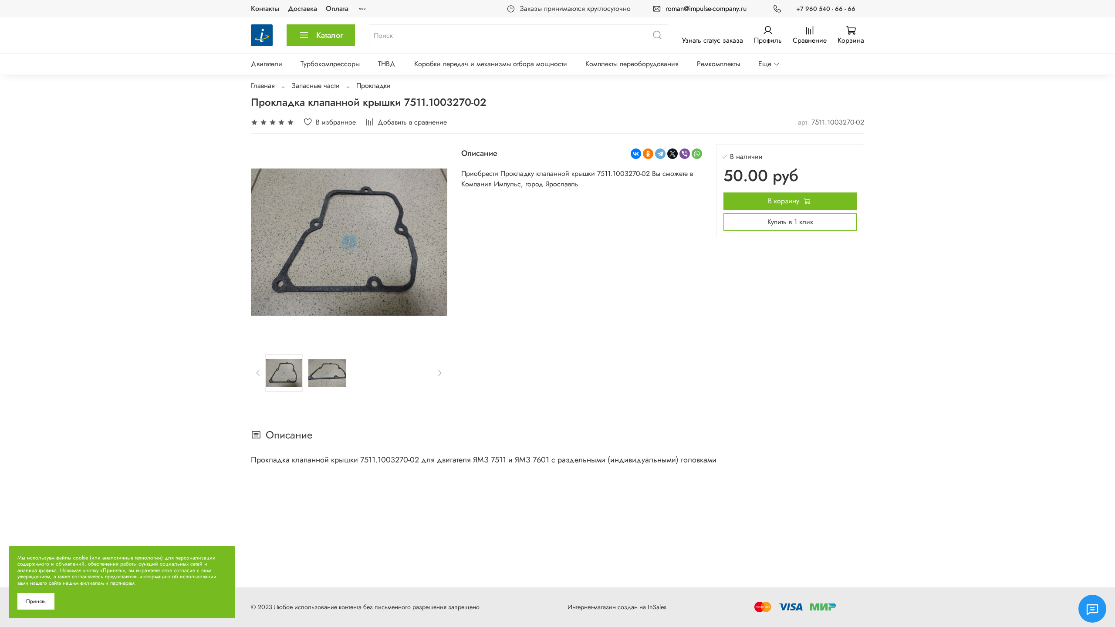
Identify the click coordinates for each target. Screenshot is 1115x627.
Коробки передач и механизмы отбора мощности (490, 64)
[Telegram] (660, 153)
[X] (672, 153)
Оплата (337, 8)
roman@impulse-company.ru (706, 8)
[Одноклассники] (648, 153)
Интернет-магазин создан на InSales (617, 607)
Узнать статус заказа (712, 40)
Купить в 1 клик (790, 222)
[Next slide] (433, 242)
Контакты (265, 8)
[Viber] (684, 153)
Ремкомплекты (718, 64)
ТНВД (386, 64)
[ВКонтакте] (636, 153)
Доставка (302, 8)
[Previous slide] (264, 242)
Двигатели (266, 64)
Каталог (329, 35)
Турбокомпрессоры (330, 64)
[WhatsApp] (697, 153)
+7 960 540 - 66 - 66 (825, 8)
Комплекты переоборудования (632, 64)
